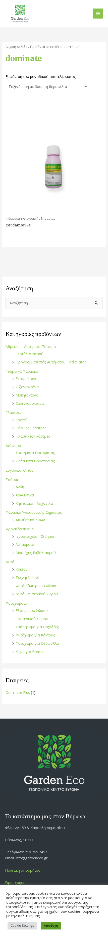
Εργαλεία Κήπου (20, 470)
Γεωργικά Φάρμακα (22, 371)
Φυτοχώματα (16, 603)
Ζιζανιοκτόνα (27, 386)
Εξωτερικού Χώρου (32, 610)
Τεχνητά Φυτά (27, 577)
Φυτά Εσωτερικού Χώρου (37, 593)
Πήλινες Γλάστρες (31, 427)
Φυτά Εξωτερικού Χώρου (37, 585)
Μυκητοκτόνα (27, 394)
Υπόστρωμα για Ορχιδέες (37, 626)
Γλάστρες (14, 412)
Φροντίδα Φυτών (20, 528)
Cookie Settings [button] (22, 925)
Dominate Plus (18, 692)
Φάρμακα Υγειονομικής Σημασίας (34, 512)
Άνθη (20, 486)
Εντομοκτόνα (26, 378)
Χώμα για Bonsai (29, 651)
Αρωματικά (25, 494)
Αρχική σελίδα (16, 46)
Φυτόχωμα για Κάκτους (35, 634)
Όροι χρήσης (16, 882)
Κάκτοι (21, 569)
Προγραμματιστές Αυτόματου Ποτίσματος (51, 361)
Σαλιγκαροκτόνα (30, 403)
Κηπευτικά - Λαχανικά (34, 503)
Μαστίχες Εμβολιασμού (36, 552)
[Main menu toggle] (98, 14)
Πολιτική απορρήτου (22, 870)
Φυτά (10, 561)
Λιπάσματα (25, 544)
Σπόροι (12, 479)
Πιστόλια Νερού (29, 353)
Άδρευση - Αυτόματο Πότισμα (31, 346)
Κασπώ (22, 419)
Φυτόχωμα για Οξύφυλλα (37, 643)
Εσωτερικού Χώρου (32, 618)
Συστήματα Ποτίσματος (35, 452)
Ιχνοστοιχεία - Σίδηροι (35, 536)
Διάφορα (13, 445)
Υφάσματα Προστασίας (35, 460)
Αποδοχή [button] (51, 925)
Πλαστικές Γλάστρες (33, 436)
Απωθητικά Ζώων (30, 519)
